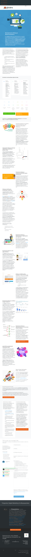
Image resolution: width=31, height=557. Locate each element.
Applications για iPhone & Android (19, 516)
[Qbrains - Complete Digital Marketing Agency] (8, 7)
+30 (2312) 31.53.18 (7, 541)
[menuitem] (15, 1)
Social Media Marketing (20, 517)
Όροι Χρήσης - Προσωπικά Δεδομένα (22, 552)
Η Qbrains (27, 552)
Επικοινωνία (27, 553)
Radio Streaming (21, 525)
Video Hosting (15, 525)
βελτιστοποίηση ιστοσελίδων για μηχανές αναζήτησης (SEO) (21, 378)
